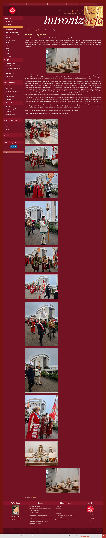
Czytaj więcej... (85, 536)
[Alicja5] (42, 299)
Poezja (7, 129)
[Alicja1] (42, 171)
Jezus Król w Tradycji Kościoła (13, 65)
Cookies (88, 4)
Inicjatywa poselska (10, 40)
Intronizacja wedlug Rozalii (12, 91)
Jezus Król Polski (10, 73)
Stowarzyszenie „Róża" (11, 29)
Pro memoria (9, 116)
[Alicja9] (42, 439)
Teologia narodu (9, 76)
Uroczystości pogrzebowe (12, 109)
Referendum (8, 37)
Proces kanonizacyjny (11, 94)
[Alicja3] (42, 245)
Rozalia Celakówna (42, 4)
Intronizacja (8, 24)
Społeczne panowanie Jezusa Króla (12, 70)
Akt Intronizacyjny (10, 27)
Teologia (63, 4)
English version (9, 99)
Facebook (94, 4)
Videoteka (8, 50)
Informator (8, 56)
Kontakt (82, 4)
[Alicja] (42, 143)
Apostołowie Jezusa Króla (12, 32)
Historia (69, 4)
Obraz (7, 124)
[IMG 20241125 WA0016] (63, 60)
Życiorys (8, 106)
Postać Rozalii (9, 86)
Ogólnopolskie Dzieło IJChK (12, 35)
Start (26, 30)
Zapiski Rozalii (9, 88)
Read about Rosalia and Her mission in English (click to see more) (15, 518)
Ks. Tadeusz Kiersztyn (53, 4)
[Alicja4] (42, 272)
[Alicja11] (42, 466)
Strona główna (9, 21)
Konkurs (7, 45)
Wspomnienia (9, 111)
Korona (7, 131)
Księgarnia (76, 4)
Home (10, 4)
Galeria (7, 48)
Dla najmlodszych (10, 96)
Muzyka (7, 126)
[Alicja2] (42, 198)
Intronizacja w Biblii (10, 63)
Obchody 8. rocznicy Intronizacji (36, 34)
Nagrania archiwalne (10, 114)
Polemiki (8, 79)
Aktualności (8, 43)
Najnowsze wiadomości (20, 4)
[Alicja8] (42, 392)
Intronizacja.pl (31, 4)
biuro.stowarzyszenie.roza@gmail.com (90, 521)
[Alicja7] (42, 346)
